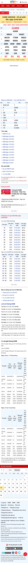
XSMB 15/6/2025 (10, 59)
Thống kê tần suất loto (7, 512)
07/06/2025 (17, 249)
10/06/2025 (17, 259)
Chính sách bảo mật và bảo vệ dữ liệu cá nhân (11, 541)
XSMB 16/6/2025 (18, 21)
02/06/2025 (17, 232)
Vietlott (19, 6)
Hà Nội (25, 21)
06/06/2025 (17, 240)
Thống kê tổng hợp (5, 510)
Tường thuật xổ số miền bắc (9, 292)
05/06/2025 (17, 237)
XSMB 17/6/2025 (20, 59)
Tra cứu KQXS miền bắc (8, 298)
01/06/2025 (17, 230)
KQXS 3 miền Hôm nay (8, 171)
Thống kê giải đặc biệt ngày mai (9, 517)
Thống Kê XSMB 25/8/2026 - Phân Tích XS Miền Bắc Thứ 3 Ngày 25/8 (19, 193)
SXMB (7, 221)
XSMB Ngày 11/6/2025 (8, 157)
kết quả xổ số (7, 177)
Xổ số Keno (11, 505)
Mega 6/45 (3, 505)
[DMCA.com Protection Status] (6, 553)
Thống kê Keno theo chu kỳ (19, 510)
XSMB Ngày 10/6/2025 (8, 160)
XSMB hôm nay (6, 133)
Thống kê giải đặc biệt (8, 300)
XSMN (7, 6)
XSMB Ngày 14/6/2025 (8, 149)
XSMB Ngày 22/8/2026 (8, 141)
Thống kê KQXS (5, 186)
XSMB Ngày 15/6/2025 (8, 147)
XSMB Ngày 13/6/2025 (8, 152)
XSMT (13, 6)
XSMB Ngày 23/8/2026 (8, 139)
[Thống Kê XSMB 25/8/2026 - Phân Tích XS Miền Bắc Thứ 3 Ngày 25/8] (6, 191)
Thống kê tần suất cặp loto (8, 515)
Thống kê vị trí (4, 507)
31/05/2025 (17, 228)
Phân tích (17, 505)
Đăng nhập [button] (24, 2)
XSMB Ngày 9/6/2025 (7, 162)
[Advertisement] (14, 81)
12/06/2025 (17, 271)
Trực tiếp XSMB (6, 174)
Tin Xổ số (20, 517)
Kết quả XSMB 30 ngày (8, 169)
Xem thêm (14, 211)
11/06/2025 (17, 266)
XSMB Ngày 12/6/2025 (8, 155)
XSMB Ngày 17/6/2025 (8, 144)
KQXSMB (8, 252)
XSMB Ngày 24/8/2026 (8, 136)
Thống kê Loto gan (14, 507)
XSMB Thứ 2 (9, 21)
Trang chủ (3, 502)
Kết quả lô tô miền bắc (8, 295)
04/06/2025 (17, 235)
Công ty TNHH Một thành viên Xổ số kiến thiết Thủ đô (13, 539)
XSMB (2, 6)
